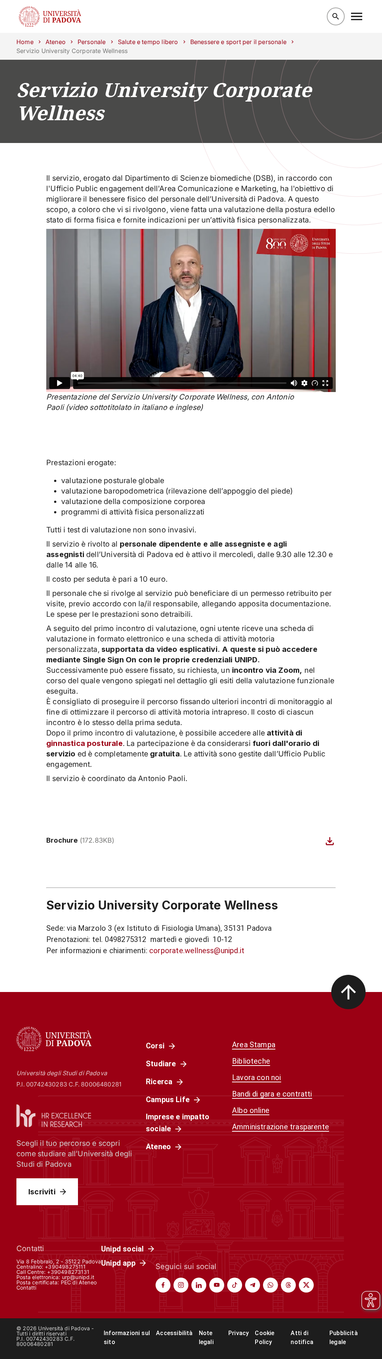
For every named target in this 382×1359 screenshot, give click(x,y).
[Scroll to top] (348, 992)
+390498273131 (68, 1272)
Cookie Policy (264, 1338)
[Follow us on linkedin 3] (198, 1285)
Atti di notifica (302, 1338)
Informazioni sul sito (127, 1338)
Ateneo (56, 42)
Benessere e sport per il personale (238, 42)
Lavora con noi (256, 1077)
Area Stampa (253, 1044)
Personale (92, 42)
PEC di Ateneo (79, 1282)
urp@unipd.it (78, 1277)
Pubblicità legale (343, 1338)
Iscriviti (42, 1191)
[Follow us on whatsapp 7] (270, 1285)
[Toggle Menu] (357, 16)
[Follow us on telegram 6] (252, 1285)
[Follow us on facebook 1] (163, 1285)
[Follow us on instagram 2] (180, 1285)
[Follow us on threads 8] (288, 1285)
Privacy (238, 1333)
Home (25, 42)
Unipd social (122, 1248)
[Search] (336, 16)
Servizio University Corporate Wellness (163, 101)
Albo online (250, 1110)
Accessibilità (174, 1333)
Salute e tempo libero (148, 42)
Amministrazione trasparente (280, 1126)
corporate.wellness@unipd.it (196, 950)
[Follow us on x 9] (306, 1285)
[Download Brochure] (330, 841)
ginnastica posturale (84, 743)
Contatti (26, 1287)
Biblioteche (251, 1061)
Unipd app (118, 1263)
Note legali (206, 1338)
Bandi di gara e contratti (272, 1093)
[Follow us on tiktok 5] (234, 1285)
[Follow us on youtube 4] (216, 1285)
